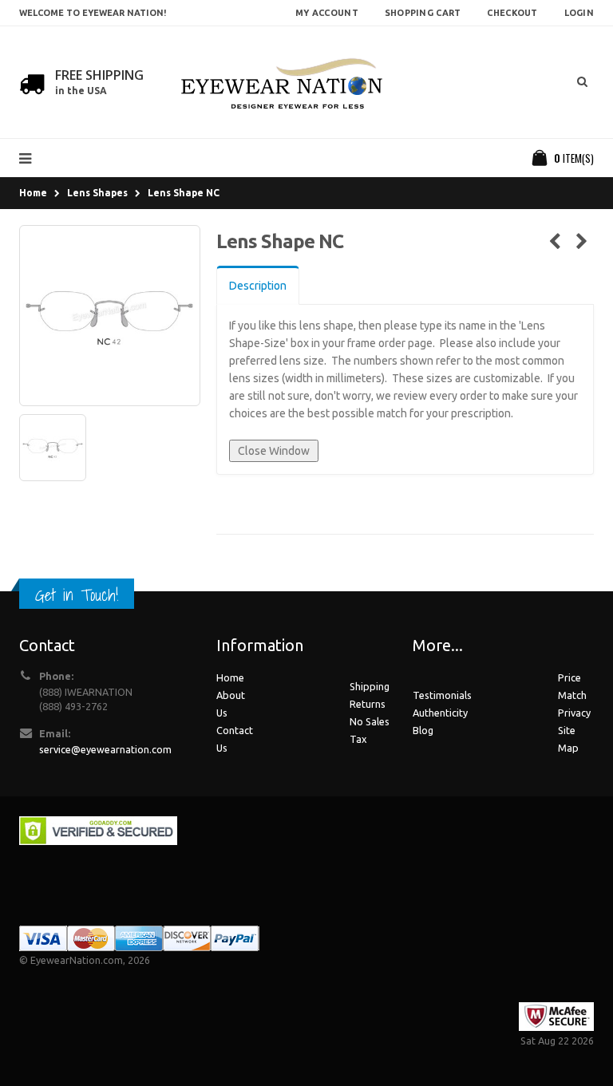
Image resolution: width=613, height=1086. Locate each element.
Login (579, 13)
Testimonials (442, 695)
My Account (326, 13)
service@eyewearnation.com (105, 749)
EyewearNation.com (76, 960)
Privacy (574, 712)
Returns (368, 703)
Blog (423, 730)
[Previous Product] (554, 242)
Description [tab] (258, 285)
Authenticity (440, 712)
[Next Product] (581, 242)
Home (33, 193)
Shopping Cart (423, 13)
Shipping (370, 686)
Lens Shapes (97, 193)
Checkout (512, 13)
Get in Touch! (76, 595)
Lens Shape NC (183, 193)
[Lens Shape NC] (109, 315)
